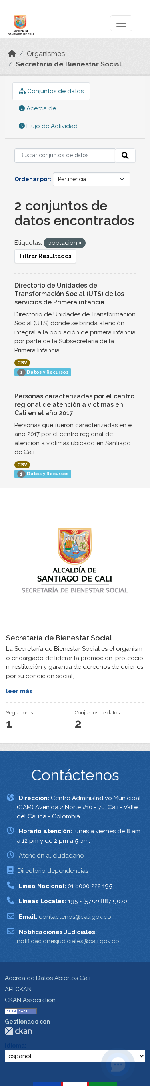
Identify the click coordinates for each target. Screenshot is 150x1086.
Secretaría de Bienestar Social (69, 64)
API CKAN (18, 989)
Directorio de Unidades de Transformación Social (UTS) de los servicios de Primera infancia (69, 294)
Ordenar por (32, 179)
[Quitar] (80, 243)
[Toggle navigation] (121, 23)
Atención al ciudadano (51, 855)
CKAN (18, 1031)
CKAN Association (30, 1000)
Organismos (46, 54)
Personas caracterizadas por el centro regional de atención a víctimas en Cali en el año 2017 (74, 404)
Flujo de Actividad (51, 126)
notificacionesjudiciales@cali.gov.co (68, 941)
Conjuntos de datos (55, 91)
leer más (19, 691)
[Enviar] (125, 155)
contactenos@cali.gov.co (75, 916)
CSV (22, 363)
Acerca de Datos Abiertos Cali (47, 978)
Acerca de (40, 108)
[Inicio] (12, 54)
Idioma (15, 1045)
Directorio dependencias (53, 870)
